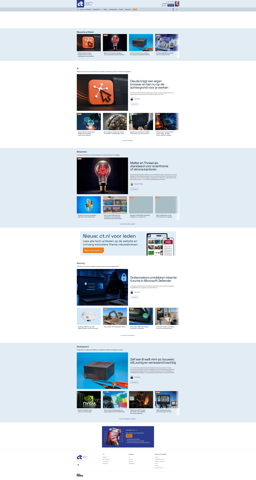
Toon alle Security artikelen (127, 335)
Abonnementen (106, 459)
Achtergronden (113, 9)
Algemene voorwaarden (160, 461)
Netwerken (131, 461)
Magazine (105, 457)
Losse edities (106, 461)
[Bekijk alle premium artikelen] (135, 9)
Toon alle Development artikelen (127, 418)
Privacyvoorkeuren (159, 467)
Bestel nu (129, 436)
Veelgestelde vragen (159, 459)
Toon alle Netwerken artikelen (127, 224)
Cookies (156, 465)
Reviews (121, 9)
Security (131, 459)
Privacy (156, 463)
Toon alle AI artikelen (127, 140)
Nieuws (105, 9)
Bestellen (164, 5)
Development (132, 463)
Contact (156, 457)
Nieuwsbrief (105, 463)
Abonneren (170, 5)
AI (129, 457)
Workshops (128, 9)
